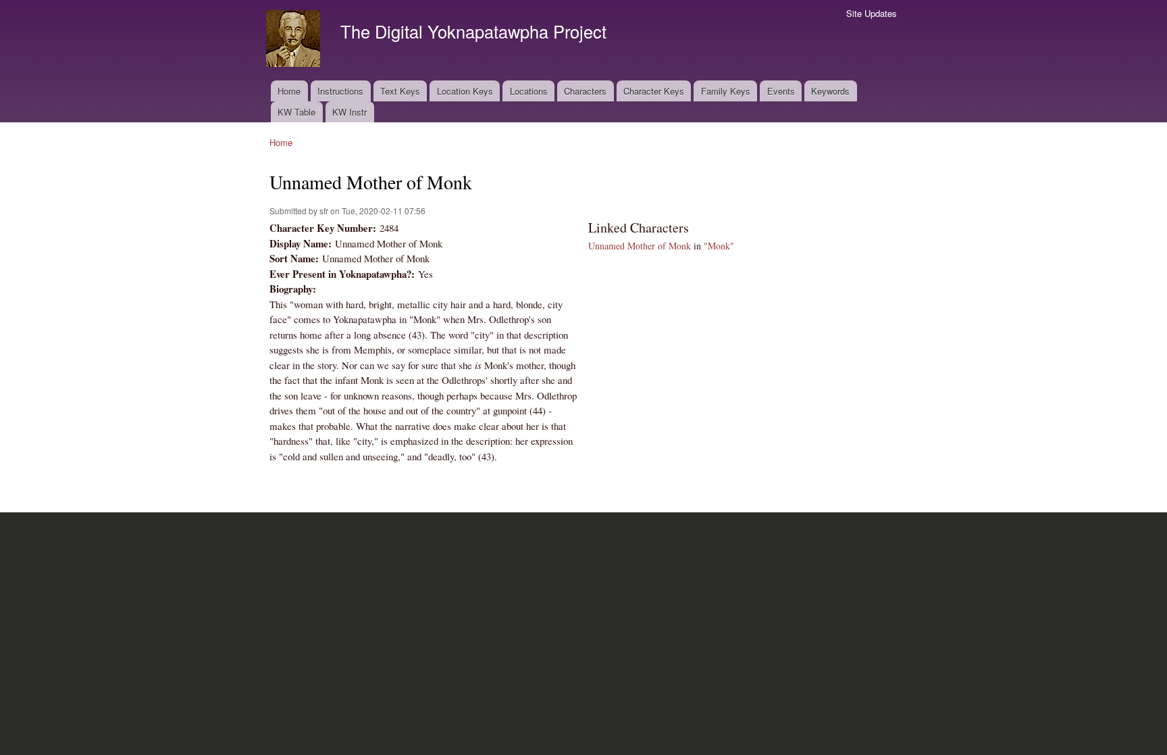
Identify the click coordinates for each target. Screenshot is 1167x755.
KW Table (296, 111)
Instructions (340, 90)
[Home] (294, 40)
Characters (585, 90)
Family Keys (725, 90)
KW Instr (349, 111)
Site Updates (871, 13)
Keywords (830, 90)
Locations (529, 90)
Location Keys (465, 90)
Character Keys (653, 90)
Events (781, 90)
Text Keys (400, 90)
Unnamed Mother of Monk (639, 245)
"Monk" (719, 245)
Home (289, 90)
